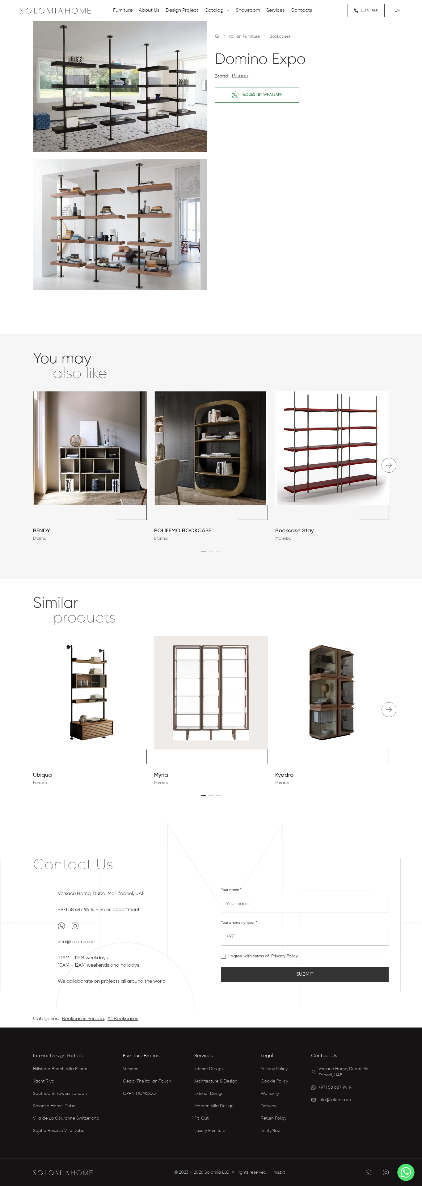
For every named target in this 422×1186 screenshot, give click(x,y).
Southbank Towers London (60, 1093)
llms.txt (278, 1172)
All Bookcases (123, 1018)
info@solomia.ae (76, 941)
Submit (305, 974)
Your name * (231, 890)
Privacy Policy (284, 956)
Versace (130, 1069)
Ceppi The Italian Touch (147, 1081)
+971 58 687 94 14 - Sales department (99, 909)
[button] (389, 465)
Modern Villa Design (214, 1106)
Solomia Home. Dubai (55, 1106)
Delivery (268, 1106)
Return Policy (273, 1118)
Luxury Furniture (209, 1131)
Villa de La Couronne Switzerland (66, 1118)
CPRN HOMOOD (139, 1093)
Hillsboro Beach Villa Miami (60, 1069)
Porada (240, 76)
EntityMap (271, 1131)
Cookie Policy (274, 1081)
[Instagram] (75, 925)
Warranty (270, 1093)
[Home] (217, 35)
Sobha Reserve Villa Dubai (59, 1131)
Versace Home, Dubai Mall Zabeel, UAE (101, 893)
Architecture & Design (215, 1081)
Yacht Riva (43, 1081)
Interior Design (208, 1069)
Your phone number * (239, 923)
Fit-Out (201, 1118)
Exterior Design (209, 1093)
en (397, 10)
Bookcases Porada (83, 1018)
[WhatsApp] (62, 925)
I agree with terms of (248, 956)
